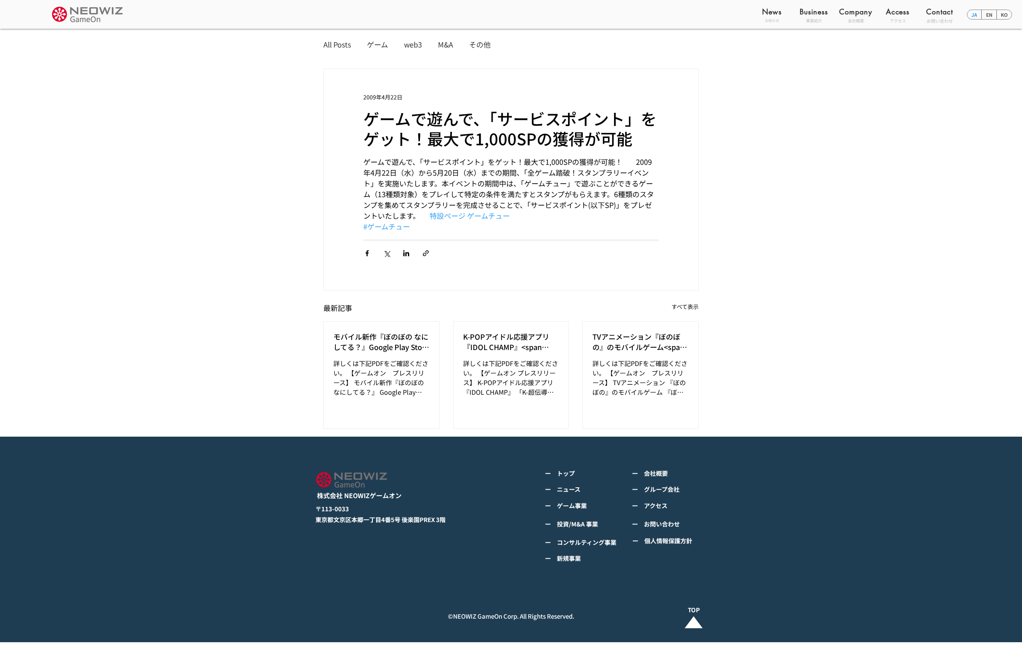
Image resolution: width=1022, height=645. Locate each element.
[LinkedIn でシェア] (406, 253)
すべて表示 (685, 307)
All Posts (337, 44)
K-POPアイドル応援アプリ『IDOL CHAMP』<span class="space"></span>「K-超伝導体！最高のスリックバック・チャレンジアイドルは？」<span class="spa (509, 341)
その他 (480, 44)
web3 (413, 44)
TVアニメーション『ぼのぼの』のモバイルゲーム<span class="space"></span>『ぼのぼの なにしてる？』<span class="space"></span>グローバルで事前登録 (639, 341)
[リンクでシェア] (426, 253)
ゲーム (377, 44)
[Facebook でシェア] (367, 253)
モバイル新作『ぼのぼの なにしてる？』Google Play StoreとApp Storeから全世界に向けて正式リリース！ (381, 341)
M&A (445, 44)
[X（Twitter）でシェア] (386, 253)
